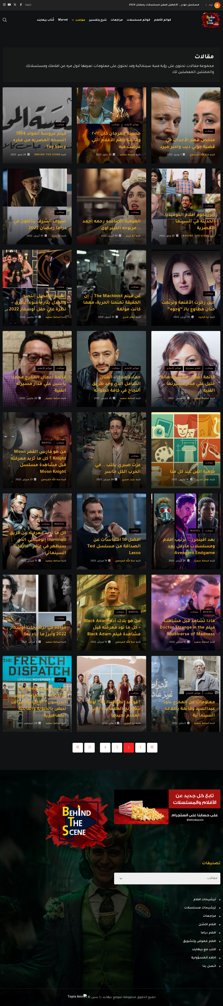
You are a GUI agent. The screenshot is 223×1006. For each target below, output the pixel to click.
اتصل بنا (209, 966)
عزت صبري (128, 479)
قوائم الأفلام (162, 20)
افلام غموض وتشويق (199, 941)
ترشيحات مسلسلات (200, 908)
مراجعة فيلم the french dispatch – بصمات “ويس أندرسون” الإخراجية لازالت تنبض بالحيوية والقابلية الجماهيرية (38, 702)
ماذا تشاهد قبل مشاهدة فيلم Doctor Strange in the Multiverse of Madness (187, 628)
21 (89, 748)
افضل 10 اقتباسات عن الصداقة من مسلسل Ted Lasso (114, 547)
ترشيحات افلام (204, 900)
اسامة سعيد (127, 155)
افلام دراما (208, 933)
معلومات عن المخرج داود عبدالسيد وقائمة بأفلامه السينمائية (189, 709)
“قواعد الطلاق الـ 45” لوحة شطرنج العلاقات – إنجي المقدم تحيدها (114, 709)
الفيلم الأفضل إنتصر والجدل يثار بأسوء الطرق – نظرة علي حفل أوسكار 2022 (37, 303)
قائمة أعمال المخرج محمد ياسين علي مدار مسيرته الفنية (39, 384)
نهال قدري (129, 317)
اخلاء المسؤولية (203, 958)
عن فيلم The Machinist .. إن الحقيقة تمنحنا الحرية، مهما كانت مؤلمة (112, 303)
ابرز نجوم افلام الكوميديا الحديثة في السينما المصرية (190, 222)
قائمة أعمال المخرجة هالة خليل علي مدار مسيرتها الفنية (188, 384)
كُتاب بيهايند (45, 20)
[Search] (5, 20)
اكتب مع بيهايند (204, 949)
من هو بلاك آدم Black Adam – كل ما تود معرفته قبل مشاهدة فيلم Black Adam (112, 628)
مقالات (80, 20)
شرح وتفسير (98, 20)
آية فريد (130, 236)
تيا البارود (203, 317)
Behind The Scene (47, 155)
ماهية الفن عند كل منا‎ (192, 472)
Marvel (63, 20)
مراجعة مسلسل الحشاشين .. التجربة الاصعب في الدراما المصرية (156, 5)
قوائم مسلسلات (138, 20)
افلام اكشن (207, 925)
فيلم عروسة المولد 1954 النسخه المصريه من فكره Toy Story (39, 141)
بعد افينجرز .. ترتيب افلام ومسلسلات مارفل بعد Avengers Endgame (189, 547)
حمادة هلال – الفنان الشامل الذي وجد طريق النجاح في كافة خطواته (116, 384)
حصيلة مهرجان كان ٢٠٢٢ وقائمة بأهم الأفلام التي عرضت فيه (116, 141)
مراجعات (117, 20)
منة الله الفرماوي (199, 155)
